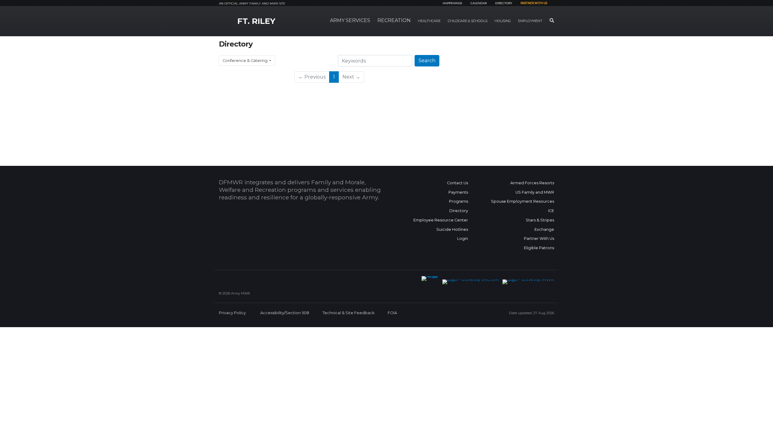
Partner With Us (539, 238)
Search (427, 60)
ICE (551, 210)
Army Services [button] (350, 20)
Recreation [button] (394, 20)
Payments (458, 192)
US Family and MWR (534, 192)
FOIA (392, 313)
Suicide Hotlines (452, 229)
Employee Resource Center (440, 220)
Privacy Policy (232, 313)
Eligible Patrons (539, 248)
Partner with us (534, 3)
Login (462, 238)
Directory (503, 3)
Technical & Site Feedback (348, 313)
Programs (458, 201)
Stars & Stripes (540, 220)
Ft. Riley (256, 21)
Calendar (478, 3)
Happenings (452, 3)
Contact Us (457, 183)
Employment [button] (530, 21)
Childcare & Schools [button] (467, 21)
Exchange (544, 229)
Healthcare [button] (429, 21)
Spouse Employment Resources (522, 201)
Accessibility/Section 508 (284, 313)
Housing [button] (503, 21)
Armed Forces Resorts (532, 183)
